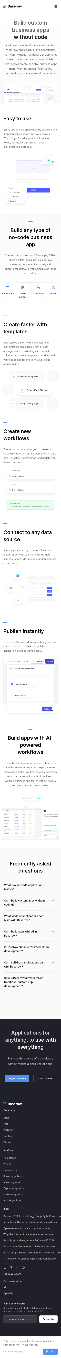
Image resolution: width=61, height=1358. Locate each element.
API (5, 1287)
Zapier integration (13, 1188)
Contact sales (44, 1078)
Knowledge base (13, 1176)
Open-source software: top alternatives (26, 1228)
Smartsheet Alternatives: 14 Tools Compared (29, 1246)
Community (10, 1170)
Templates (9, 1157)
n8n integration (12, 1182)
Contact (8, 1136)
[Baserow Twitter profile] (11, 1267)
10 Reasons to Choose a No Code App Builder (30, 1258)
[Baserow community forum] (23, 1267)
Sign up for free (17, 1078)
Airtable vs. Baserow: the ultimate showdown (30, 1222)
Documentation (12, 1281)
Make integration (13, 1194)
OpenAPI (8, 1293)
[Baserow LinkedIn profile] (17, 1267)
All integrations (12, 1200)
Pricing (7, 1164)
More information (12, 1351)
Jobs (6, 1117)
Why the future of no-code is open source (28, 1234)
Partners (8, 1129)
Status (7, 1142)
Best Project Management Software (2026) (28, 1240)
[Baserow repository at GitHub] (4, 1267)
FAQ (5, 1123)
